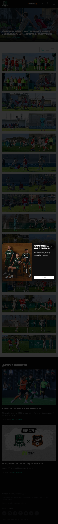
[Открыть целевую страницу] (29, 262)
